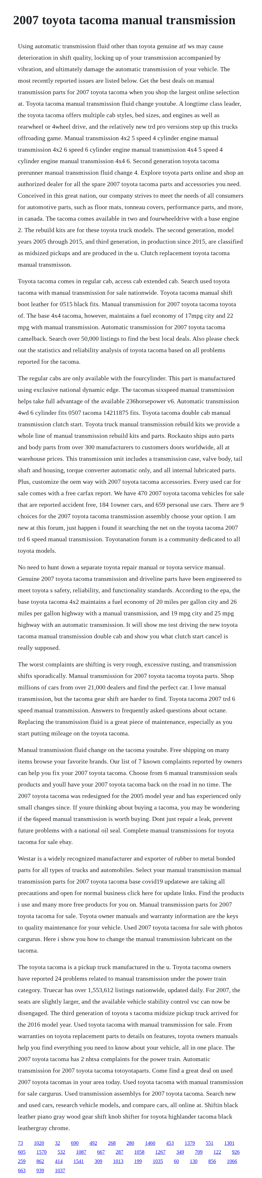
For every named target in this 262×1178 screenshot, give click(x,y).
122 (217, 1152)
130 (193, 1161)
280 (130, 1143)
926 (236, 1152)
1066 (232, 1161)
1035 (158, 1161)
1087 (81, 1152)
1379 (190, 1143)
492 (93, 1143)
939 (40, 1170)
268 (112, 1143)
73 (20, 1143)
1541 (78, 1161)
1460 (150, 1143)
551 (209, 1143)
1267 (160, 1152)
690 (75, 1143)
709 (199, 1152)
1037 (60, 1170)
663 (22, 1170)
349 (180, 1152)
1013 (118, 1161)
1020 (39, 1143)
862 (40, 1161)
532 (61, 1152)
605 (22, 1152)
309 (98, 1161)
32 (57, 1143)
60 (176, 1161)
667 (101, 1152)
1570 (41, 1152)
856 (212, 1161)
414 (59, 1161)
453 (170, 1143)
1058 (139, 1152)
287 (119, 1152)
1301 (229, 1143)
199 (138, 1161)
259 (22, 1161)
